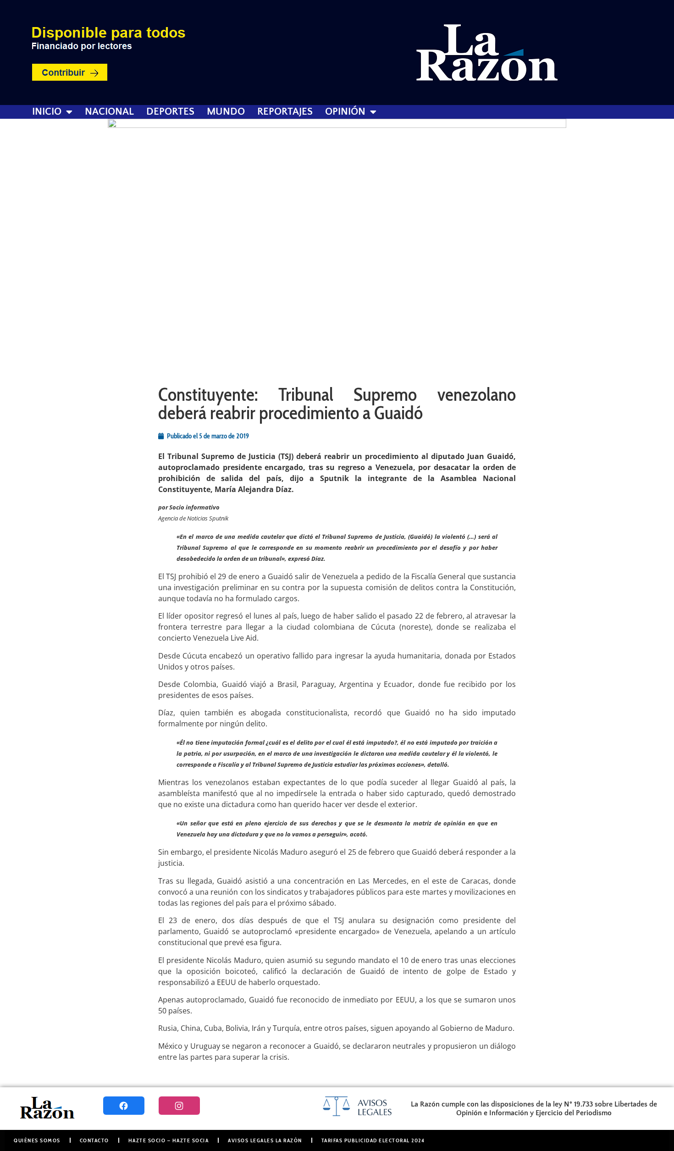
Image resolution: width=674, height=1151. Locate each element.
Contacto (94, 1140)
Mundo (226, 112)
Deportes (170, 112)
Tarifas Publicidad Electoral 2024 (373, 1140)
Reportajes (285, 112)
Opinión (345, 112)
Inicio (46, 112)
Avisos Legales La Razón (265, 1140)
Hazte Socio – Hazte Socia (168, 1140)
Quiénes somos (37, 1140)
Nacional (109, 112)
